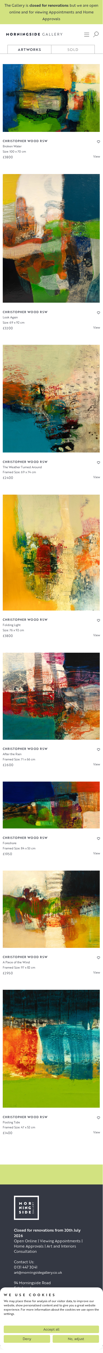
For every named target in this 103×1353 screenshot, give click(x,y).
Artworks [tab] (29, 49)
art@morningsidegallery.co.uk (38, 1272)
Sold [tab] (73, 49)
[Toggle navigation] (87, 34)
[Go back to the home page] (34, 34)
